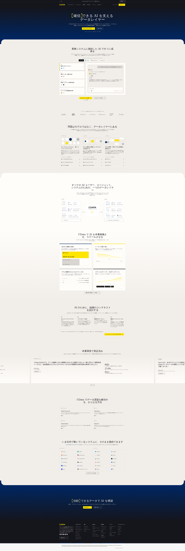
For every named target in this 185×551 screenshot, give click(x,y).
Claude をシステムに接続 (84, 98)
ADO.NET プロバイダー (79, 529)
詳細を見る (122, 1)
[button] (91, 385)
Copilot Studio (95, 60)
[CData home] (63, 4)
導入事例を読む (37, 371)
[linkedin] (60, 534)
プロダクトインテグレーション (96, 528)
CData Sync (86, 526)
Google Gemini (103, 60)
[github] (65, 534)
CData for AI (99, 4)
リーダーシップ (103, 532)
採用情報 (102, 535)
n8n (118, 532)
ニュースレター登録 (113, 532)
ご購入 (113, 4)
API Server (77, 532)
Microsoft (119, 531)
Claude (82, 60)
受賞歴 (102, 531)
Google (119, 529)
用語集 (111, 534)
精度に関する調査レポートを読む (91, 292)
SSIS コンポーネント (87, 529)
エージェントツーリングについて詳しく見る (113, 334)
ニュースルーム (103, 529)
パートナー (102, 534)
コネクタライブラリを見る (91, 473)
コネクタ (93, 526)
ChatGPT (87, 60)
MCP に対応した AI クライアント (72, 444)
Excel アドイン (78, 535)
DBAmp (85, 531)
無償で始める (86, 507)
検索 (116, 4)
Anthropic (119, 526)
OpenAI (119, 534)
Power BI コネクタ (78, 537)
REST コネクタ (78, 534)
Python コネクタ (78, 531)
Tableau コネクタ (78, 538)
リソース (111, 531)
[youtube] (63, 534)
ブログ (111, 529)
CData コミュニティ (113, 526)
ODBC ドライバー (78, 526)
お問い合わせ (121, 4)
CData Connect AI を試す (87, 28)
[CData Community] (67, 534)
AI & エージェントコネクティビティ (96, 531)
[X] (62, 534)
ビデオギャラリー (112, 535)
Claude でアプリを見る (99, 98)
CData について (103, 526)
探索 (61, 415)
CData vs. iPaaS (95, 534)
